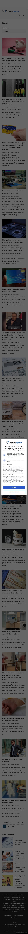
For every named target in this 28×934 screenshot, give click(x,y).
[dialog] (14, 467)
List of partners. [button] (9, 474)
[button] (14, 464)
